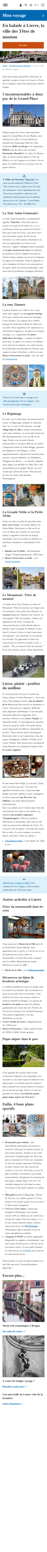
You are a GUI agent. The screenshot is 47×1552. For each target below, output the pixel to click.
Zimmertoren (11, 359)
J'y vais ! (23, 45)
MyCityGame (31, 1226)
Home (5, 66)
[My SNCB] (20, 5)
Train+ (31, 401)
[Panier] (31, 5)
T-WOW (27, 1250)
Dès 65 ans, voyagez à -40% (16, 883)
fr (35, 5)
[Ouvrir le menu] (42, 5)
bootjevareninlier (12, 561)
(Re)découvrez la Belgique (20, 66)
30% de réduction (11, 401)
